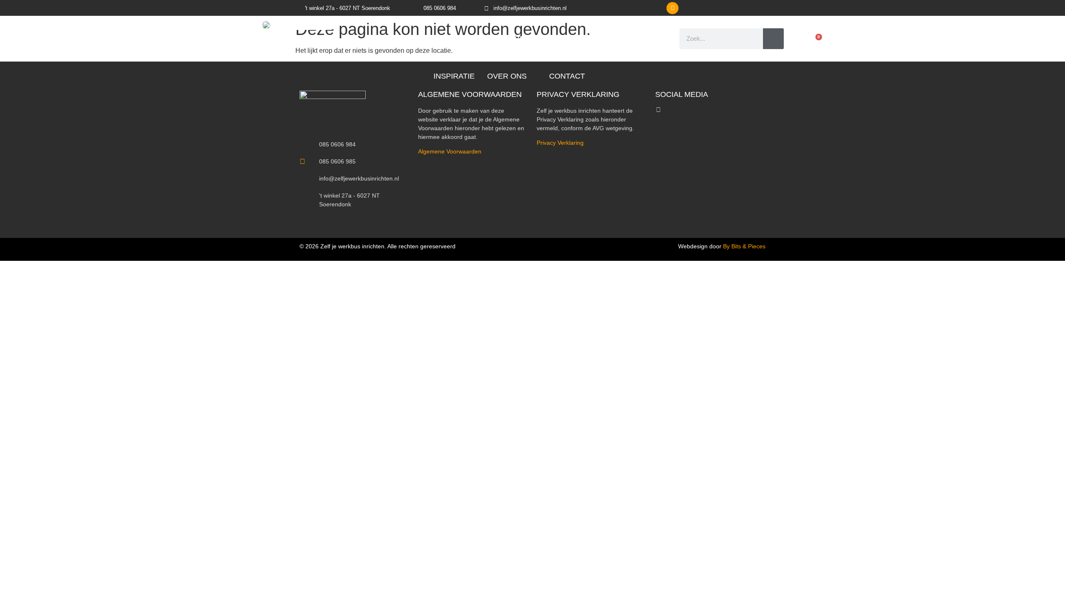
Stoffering (599, 39)
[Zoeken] (773, 38)
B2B (642, 39)
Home (380, 39)
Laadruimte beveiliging (513, 39)
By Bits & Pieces (744, 246)
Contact (567, 76)
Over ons (507, 76)
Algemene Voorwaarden (449, 151)
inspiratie (454, 76)
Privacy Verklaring (560, 142)
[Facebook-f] (658, 109)
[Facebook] (672, 8)
